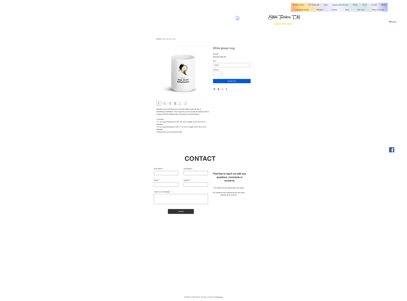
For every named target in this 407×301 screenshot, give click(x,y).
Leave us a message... (162, 192)
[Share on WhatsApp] (222, 89)
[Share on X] (226, 89)
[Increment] (221, 73)
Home (158, 39)
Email (156, 180)
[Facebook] (391, 149)
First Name (158, 169)
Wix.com (219, 297)
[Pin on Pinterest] (218, 89)
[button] (237, 18)
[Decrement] (214, 73)
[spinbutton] (218, 73)
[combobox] (232, 65)
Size (215, 61)
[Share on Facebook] (214, 89)
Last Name (188, 169)
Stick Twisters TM (284, 17)
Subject (186, 180)
